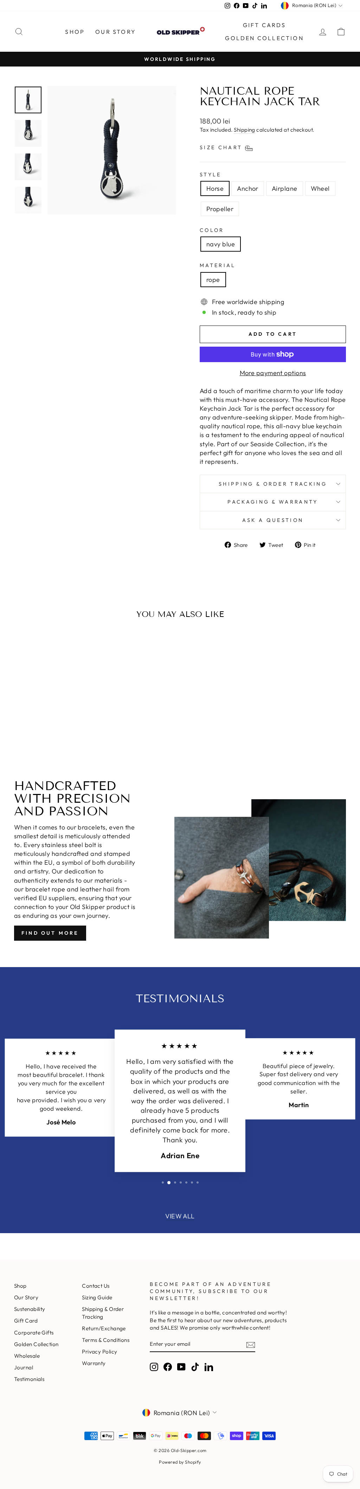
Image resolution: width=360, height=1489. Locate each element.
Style (210, 174)
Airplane (284, 188)
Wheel (320, 188)
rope (213, 280)
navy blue (220, 244)
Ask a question (272, 520)
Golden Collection (264, 38)
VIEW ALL (180, 1216)
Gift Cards (264, 25)
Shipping (244, 129)
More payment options (273, 373)
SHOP (75, 31)
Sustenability (29, 1309)
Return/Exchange (104, 1328)
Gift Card (26, 1320)
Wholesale (27, 1355)
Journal (23, 1367)
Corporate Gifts (34, 1332)
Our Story (115, 31)
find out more (50, 933)
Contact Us (96, 1285)
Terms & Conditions (105, 1340)
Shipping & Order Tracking (273, 484)
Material (218, 265)
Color (212, 230)
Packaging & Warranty (272, 502)
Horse (215, 188)
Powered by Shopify (180, 1462)
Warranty (94, 1363)
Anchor (247, 188)
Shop (20, 1285)
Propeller (219, 209)
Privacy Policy (99, 1351)
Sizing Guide (97, 1297)
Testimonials (29, 1379)
